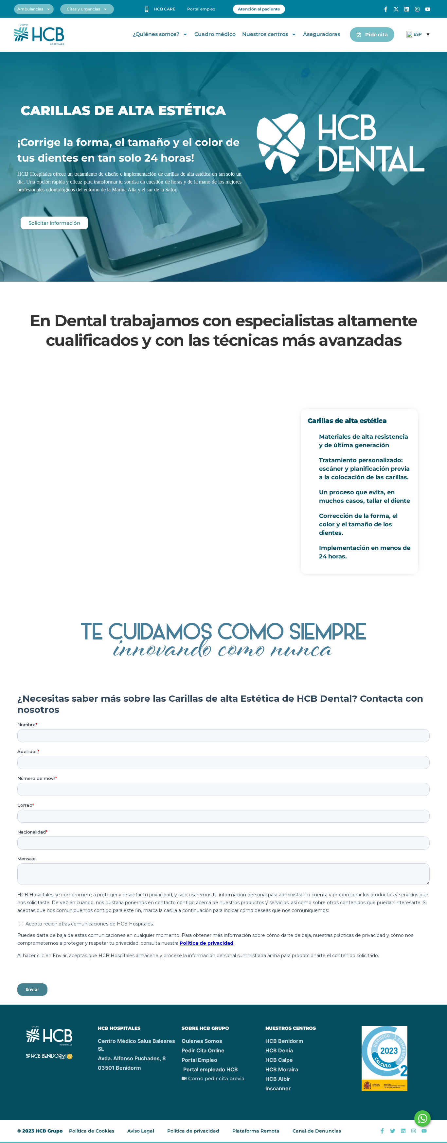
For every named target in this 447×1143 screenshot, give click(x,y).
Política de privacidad (193, 1131)
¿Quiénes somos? (156, 34)
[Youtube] (427, 9)
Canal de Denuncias (317, 1131)
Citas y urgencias (83, 9)
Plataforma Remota (255, 1131)
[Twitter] (392, 1131)
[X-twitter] (396, 9)
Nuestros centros (265, 34)
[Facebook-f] (386, 9)
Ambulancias (30, 9)
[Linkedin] (407, 9)
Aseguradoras (321, 34)
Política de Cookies (91, 1131)
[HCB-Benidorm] (39, 34)
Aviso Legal (140, 1131)
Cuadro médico (215, 34)
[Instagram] (417, 9)
